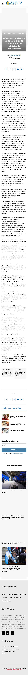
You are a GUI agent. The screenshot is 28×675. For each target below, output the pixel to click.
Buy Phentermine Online (17, 430)
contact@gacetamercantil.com (14, 669)
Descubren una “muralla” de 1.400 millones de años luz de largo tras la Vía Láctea (7, 373)
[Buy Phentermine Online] (5, 430)
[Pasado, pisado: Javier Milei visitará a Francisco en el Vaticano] (14, 531)
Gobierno (21, 33)
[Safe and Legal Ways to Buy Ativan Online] (5, 417)
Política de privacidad (17, 453)
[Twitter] (14, 69)
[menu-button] (2, 4)
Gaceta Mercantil (15, 55)
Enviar (13, 449)
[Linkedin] (17, 69)
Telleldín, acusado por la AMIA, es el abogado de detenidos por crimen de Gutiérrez (20, 374)
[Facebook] (10, 69)
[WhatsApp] (6, 69)
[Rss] (12, 633)
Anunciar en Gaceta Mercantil (10, 649)
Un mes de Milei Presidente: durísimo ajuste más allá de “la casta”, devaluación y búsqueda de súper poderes (13, 569)
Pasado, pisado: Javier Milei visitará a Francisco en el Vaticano (13, 542)
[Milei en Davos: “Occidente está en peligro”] (14, 480)
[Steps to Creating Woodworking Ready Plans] (5, 423)
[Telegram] (21, 69)
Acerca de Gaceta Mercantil (10, 646)
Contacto (5, 653)
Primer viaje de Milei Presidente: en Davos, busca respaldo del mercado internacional (13, 517)
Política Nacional (9, 33)
